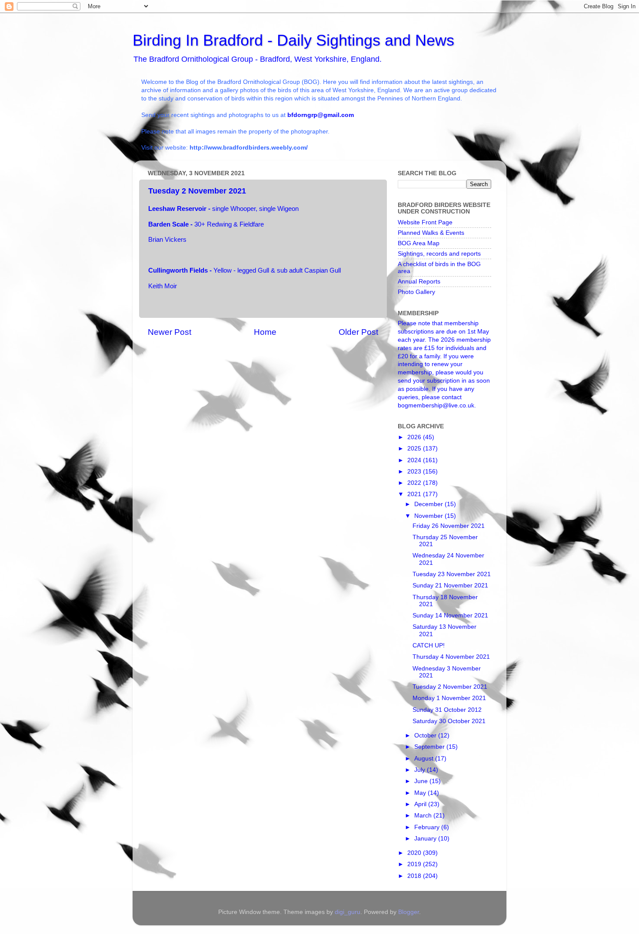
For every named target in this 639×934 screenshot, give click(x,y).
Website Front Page (425, 222)
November (429, 516)
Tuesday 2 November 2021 (450, 687)
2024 (415, 460)
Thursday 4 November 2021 (451, 657)
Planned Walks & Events (431, 233)
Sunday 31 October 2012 (447, 710)
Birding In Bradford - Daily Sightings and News (293, 40)
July (420, 770)
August (424, 758)
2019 (415, 864)
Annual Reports (419, 281)
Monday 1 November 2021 (449, 698)
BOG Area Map (418, 243)
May (421, 793)
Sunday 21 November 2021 (450, 585)
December (429, 504)
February (427, 827)
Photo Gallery (416, 292)
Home (265, 332)
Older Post (358, 332)
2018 (415, 876)
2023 (415, 471)
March (423, 815)
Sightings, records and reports (439, 253)
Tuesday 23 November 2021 (452, 574)
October (426, 735)
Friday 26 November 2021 (449, 526)
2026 (415, 437)
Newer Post (169, 332)
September (430, 747)
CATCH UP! (429, 645)
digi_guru (347, 912)
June (421, 781)
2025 (415, 448)
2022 (415, 483)
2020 (415, 853)
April (421, 804)
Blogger (408, 912)
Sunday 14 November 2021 (450, 615)
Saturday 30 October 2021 (449, 721)
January (426, 838)
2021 (415, 494)
